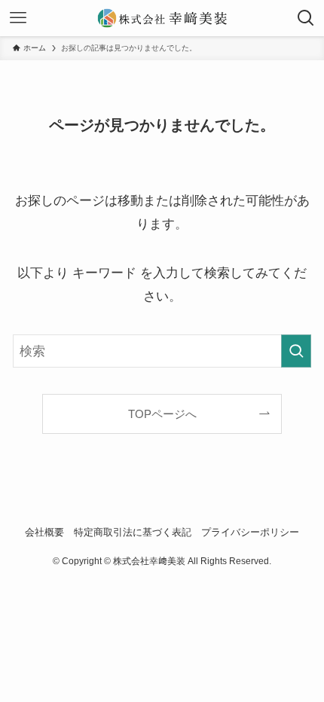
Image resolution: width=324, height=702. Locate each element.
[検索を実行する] (296, 351)
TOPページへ (162, 413)
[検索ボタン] (306, 18)
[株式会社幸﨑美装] (162, 18)
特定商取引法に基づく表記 (132, 532)
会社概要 (44, 532)
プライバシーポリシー (250, 532)
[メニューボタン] (18, 18)
